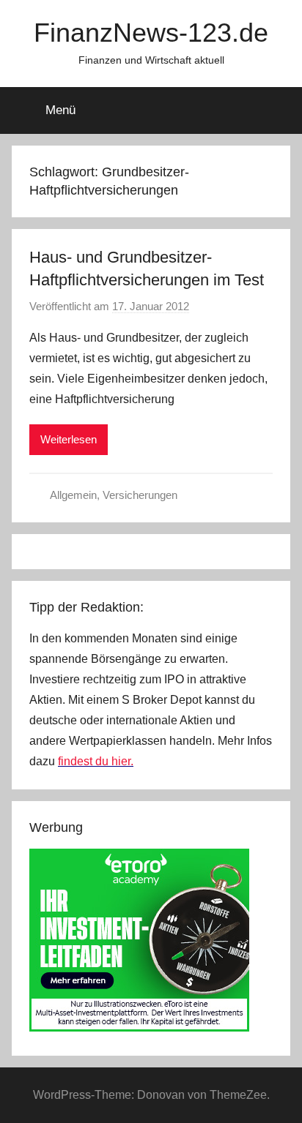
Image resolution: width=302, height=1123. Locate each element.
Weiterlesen (68, 439)
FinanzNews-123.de (151, 33)
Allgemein (73, 495)
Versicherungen (140, 495)
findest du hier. (95, 761)
